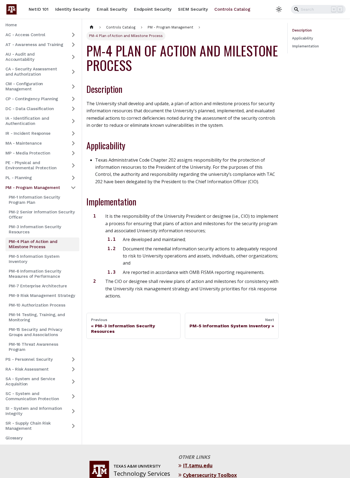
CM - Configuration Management (24, 86)
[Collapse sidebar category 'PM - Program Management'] (73, 187)
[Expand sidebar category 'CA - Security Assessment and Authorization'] (73, 72)
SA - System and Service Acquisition (30, 381)
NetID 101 (38, 9)
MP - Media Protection (27, 153)
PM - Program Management (32, 187)
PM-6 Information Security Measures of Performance (35, 274)
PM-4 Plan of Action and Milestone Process (33, 244)
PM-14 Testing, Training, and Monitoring (37, 317)
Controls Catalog (232, 9)
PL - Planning (18, 177)
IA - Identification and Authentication (27, 121)
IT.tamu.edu (198, 465)
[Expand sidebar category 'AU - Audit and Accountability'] (73, 57)
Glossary (14, 438)
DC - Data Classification (29, 108)
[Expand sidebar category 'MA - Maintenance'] (73, 143)
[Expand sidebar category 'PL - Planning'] (73, 177)
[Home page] (91, 27)
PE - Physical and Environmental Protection (30, 165)
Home (11, 24)
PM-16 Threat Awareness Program (33, 347)
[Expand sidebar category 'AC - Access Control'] (73, 34)
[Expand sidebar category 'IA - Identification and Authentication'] (73, 121)
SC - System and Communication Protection (32, 396)
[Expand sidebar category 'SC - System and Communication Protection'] (73, 396)
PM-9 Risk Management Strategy (42, 295)
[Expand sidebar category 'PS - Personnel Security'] (73, 359)
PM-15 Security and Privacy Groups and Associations (35, 332)
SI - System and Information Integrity (33, 411)
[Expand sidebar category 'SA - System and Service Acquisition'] (73, 381)
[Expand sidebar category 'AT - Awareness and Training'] (73, 44)
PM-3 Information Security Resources (35, 229)
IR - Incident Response (28, 133)
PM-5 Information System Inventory (34, 259)
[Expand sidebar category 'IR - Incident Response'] (73, 133)
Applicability (302, 38)
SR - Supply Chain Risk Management (28, 426)
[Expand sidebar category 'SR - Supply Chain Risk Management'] (73, 426)
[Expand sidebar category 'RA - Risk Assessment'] (73, 369)
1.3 (111, 272)
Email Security (112, 9)
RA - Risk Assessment (27, 369)
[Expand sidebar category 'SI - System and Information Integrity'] (73, 411)
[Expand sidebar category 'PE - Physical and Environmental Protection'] (73, 165)
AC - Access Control (25, 34)
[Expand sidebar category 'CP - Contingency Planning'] (73, 99)
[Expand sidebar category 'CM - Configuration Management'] (73, 86)
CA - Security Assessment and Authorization (31, 72)
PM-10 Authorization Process (37, 305)
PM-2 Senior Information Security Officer (42, 215)
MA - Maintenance (23, 143)
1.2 (111, 248)
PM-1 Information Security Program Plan (34, 200)
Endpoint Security (152, 9)
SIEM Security (193, 9)
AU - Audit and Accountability (20, 57)
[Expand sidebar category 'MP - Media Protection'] (73, 153)
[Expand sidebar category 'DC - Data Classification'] (73, 108)
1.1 (111, 239)
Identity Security (72, 9)
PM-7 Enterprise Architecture (38, 286)
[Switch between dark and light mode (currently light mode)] (279, 9)
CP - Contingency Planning (31, 98)
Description (302, 30)
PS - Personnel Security (29, 359)
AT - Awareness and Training (34, 44)
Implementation (305, 46)
